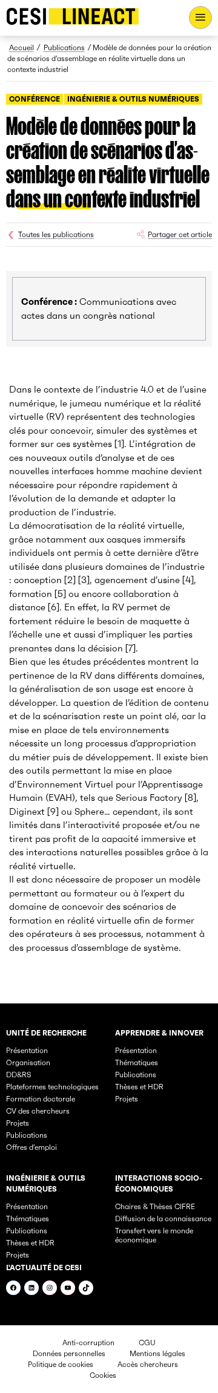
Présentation (27, 1050)
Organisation (28, 1062)
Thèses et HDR (139, 1086)
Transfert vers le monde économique (154, 1235)
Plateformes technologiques (52, 1086)
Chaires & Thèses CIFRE (155, 1206)
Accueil (21, 47)
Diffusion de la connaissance (163, 1218)
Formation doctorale (40, 1098)
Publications (64, 47)
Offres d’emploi (31, 1147)
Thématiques (136, 1062)
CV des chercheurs (38, 1110)
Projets (17, 1122)
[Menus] (200, 17)
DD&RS (18, 1074)
